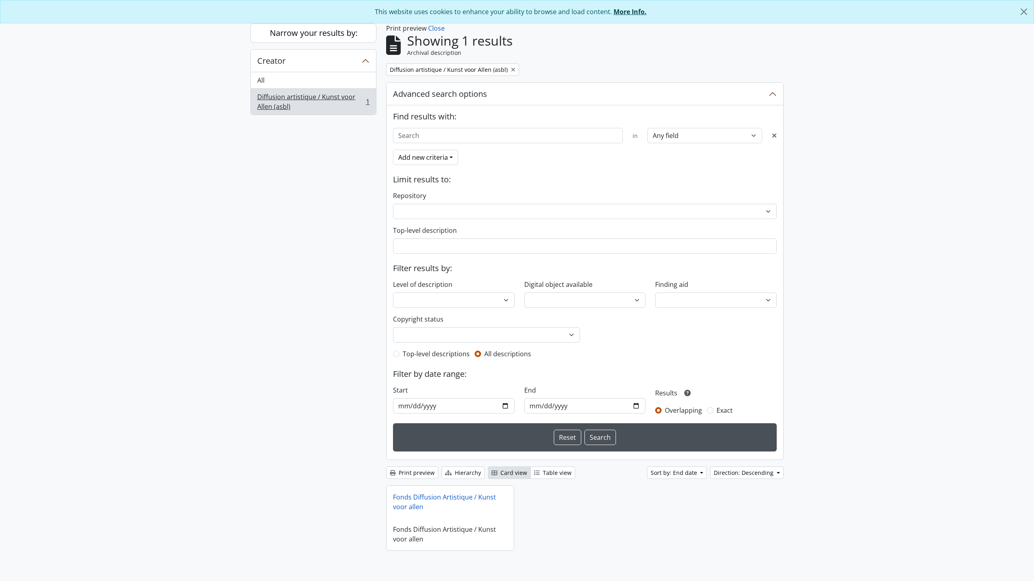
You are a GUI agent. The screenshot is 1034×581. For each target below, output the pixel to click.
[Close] (1024, 11)
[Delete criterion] (774, 135)
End (530, 390)
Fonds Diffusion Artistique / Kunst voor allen (444, 502)
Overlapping (683, 410)
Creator (271, 60)
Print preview (416, 473)
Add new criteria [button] (423, 157)
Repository (409, 195)
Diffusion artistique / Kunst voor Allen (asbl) (313, 101)
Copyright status (418, 319)
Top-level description (425, 230)
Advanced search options (440, 93)
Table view (556, 473)
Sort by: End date (675, 473)
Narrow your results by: (313, 32)
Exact (725, 410)
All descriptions (507, 353)
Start (400, 390)
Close (436, 28)
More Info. (630, 11)
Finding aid (671, 284)
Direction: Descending (744, 473)
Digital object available (558, 284)
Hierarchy (467, 473)
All (261, 80)
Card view (513, 473)
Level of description (422, 284)
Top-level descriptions (436, 353)
